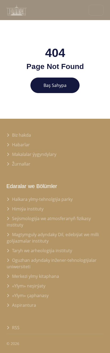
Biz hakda (21, 135)
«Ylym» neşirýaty (28, 286)
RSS (15, 328)
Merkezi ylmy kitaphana (35, 276)
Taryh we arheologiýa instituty (42, 251)
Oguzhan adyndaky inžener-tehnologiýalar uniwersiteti (52, 263)
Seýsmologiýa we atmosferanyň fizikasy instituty (49, 222)
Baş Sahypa (55, 85)
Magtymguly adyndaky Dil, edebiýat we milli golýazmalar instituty (53, 238)
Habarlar (21, 145)
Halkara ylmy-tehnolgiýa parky (42, 199)
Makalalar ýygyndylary (34, 154)
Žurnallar (21, 164)
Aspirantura (24, 305)
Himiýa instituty (28, 209)
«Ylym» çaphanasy (30, 295)
